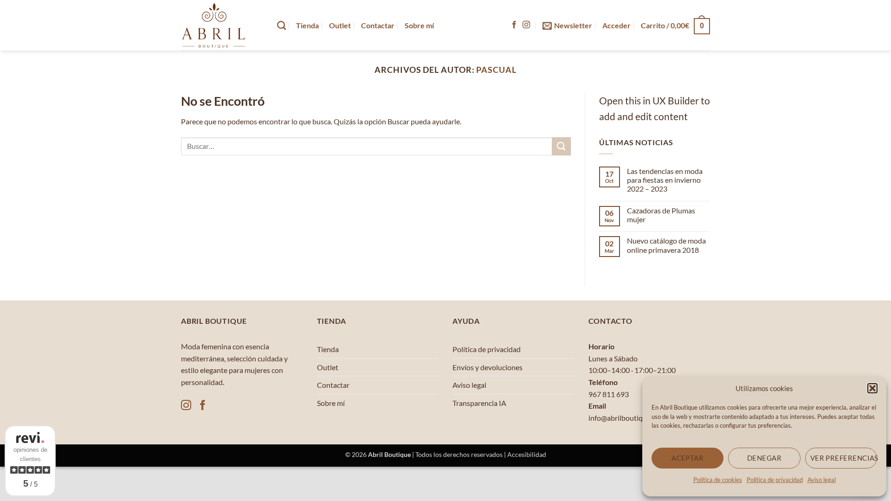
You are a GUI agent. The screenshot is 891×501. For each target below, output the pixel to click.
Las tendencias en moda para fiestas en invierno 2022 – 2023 (665, 180)
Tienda (307, 25)
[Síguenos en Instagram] (526, 25)
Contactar (377, 25)
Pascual (496, 69)
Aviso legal (821, 479)
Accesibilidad (526, 454)
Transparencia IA (479, 402)
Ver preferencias (843, 458)
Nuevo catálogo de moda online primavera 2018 (666, 245)
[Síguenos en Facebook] (514, 25)
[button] (872, 388)
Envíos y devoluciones (487, 367)
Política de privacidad (775, 479)
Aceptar (687, 458)
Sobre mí (419, 25)
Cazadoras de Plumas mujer (661, 215)
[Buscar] (281, 25)
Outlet (340, 25)
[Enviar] (561, 146)
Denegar (764, 458)
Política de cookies (717, 479)
